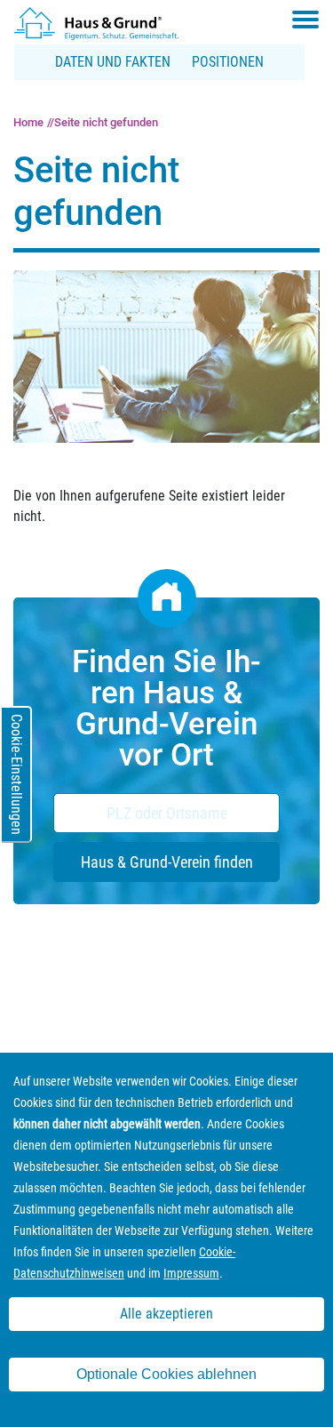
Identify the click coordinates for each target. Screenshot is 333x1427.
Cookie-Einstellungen (16, 774)
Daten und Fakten (112, 61)
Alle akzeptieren (166, 1313)
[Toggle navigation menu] (305, 19)
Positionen (228, 61)
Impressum (191, 1273)
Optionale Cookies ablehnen (166, 1374)
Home (28, 122)
